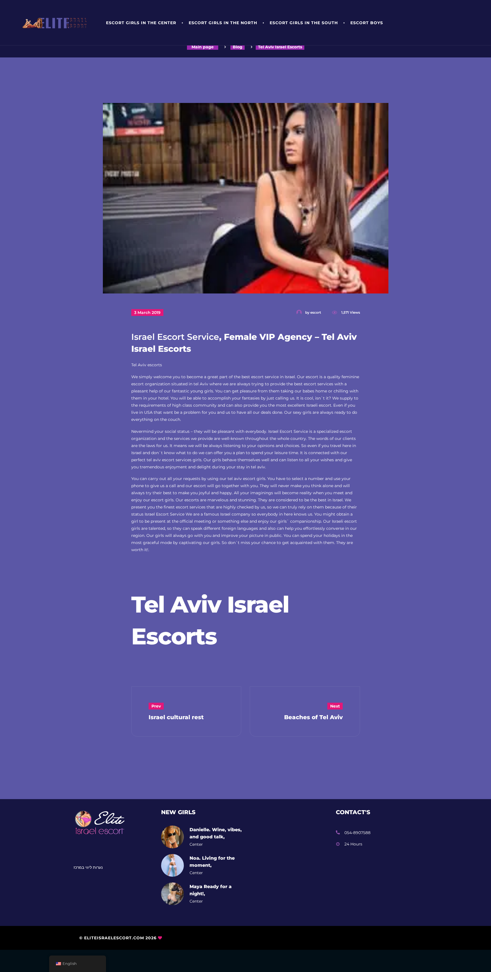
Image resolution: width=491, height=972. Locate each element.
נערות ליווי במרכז (88, 867)
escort (315, 312)
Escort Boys (366, 22)
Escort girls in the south (304, 22)
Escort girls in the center (141, 22)
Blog (237, 46)
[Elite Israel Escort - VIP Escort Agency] (56, 22)
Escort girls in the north (223, 22)
